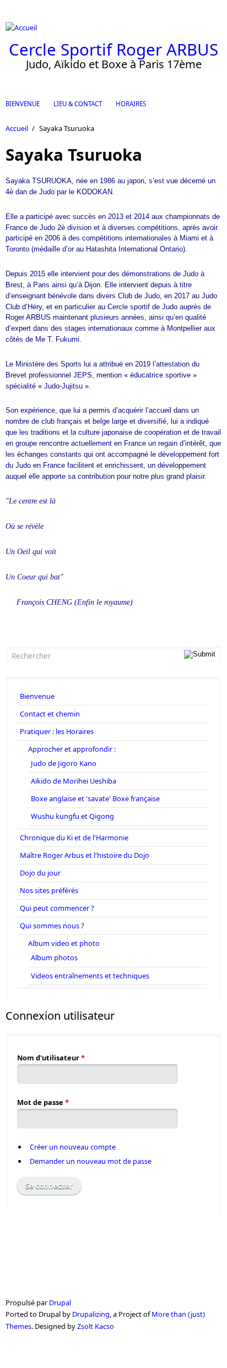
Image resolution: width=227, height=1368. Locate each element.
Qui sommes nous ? (52, 926)
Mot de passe (43, 1102)
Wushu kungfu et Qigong (72, 816)
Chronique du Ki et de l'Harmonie (74, 837)
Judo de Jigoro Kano (63, 763)
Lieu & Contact (77, 104)
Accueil (17, 128)
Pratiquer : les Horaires (57, 731)
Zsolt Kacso (95, 1326)
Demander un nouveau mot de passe (91, 1161)
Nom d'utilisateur (51, 1058)
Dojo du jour (40, 873)
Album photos (54, 957)
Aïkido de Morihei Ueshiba (73, 781)
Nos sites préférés (49, 890)
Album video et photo (64, 943)
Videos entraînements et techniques (90, 976)
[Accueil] (113, 28)
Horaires (131, 104)
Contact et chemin (50, 714)
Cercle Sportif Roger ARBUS (113, 50)
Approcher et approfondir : (72, 749)
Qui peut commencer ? (57, 908)
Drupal (60, 1302)
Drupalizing (91, 1314)
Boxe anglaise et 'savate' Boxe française (95, 798)
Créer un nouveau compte (73, 1147)
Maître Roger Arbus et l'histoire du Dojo (84, 855)
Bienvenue (23, 104)
